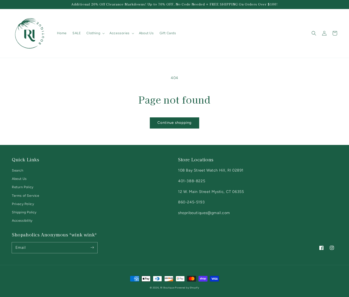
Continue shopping (174, 122)
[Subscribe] (92, 247)
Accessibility (22, 221)
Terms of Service (25, 196)
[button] (314, 33)
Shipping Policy (24, 212)
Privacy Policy (23, 204)
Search (18, 170)
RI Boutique (167, 287)
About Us (19, 179)
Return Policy (22, 187)
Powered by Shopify (187, 287)
